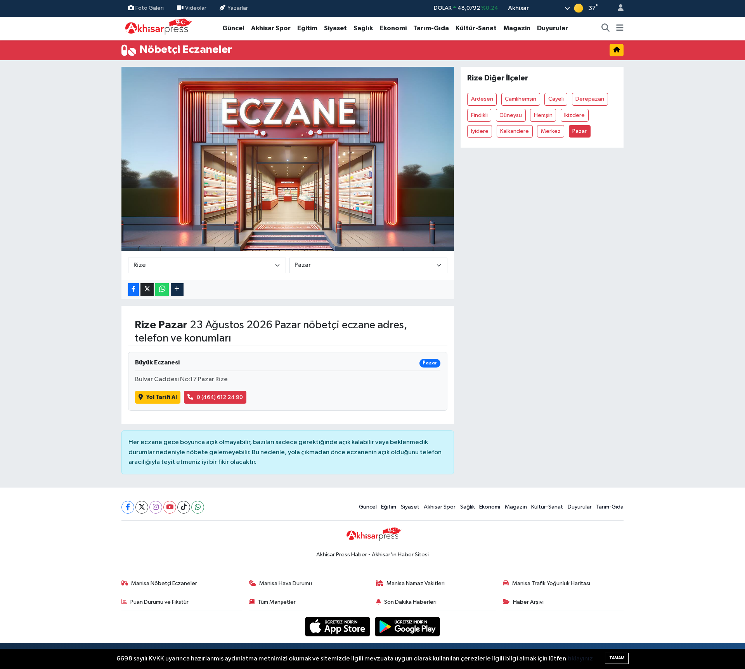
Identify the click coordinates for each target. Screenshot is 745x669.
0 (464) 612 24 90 (220, 397)
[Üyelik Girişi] (617, 8)
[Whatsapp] (197, 507)
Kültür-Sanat (476, 28)
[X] (141, 507)
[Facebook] (127, 507)
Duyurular (552, 28)
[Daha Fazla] (177, 289)
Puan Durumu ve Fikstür (159, 602)
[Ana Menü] (620, 28)
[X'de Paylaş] (147, 289)
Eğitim (307, 28)
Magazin (516, 28)
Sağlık (363, 28)
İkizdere (574, 115)
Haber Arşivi (528, 602)
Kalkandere (514, 131)
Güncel (233, 28)
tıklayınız (580, 658)
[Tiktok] (183, 507)
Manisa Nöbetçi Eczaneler (164, 583)
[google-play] (407, 626)
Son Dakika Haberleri (410, 602)
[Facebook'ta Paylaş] (133, 289)
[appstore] (338, 626)
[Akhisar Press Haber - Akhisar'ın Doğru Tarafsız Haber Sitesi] (156, 28)
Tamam (616, 658)
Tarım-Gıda (431, 28)
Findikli (479, 115)
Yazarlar (237, 8)
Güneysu (510, 115)
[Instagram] (155, 507)
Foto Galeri (149, 8)
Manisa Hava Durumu (285, 583)
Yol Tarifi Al (161, 397)
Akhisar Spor (271, 28)
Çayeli (556, 99)
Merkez (551, 131)
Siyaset (335, 28)
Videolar (195, 8)
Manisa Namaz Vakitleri (415, 583)
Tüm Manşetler (277, 602)
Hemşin (543, 115)
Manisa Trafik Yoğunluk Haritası (551, 583)
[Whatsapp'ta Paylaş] (162, 289)
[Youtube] (169, 507)
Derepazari (589, 99)
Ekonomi (393, 28)
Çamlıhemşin (520, 99)
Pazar (579, 131)
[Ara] (605, 28)
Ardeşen (482, 99)
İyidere (480, 131)
